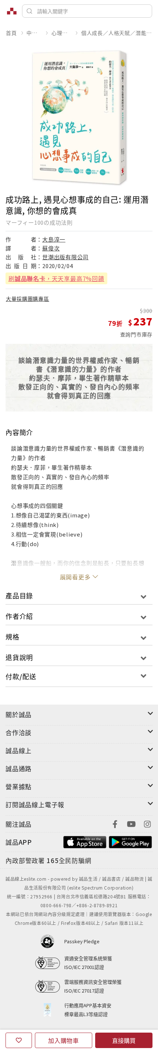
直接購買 (124, 1040)
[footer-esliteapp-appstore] (85, 841)
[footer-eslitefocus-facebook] (115, 823)
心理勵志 (61, 32)
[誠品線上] (12, 11)
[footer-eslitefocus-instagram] (147, 823)
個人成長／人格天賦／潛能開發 (116, 32)
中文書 (33, 32)
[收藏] (19, 1040)
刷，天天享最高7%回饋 (56, 278)
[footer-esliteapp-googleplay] (130, 841)
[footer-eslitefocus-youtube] (131, 823)
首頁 (11, 32)
